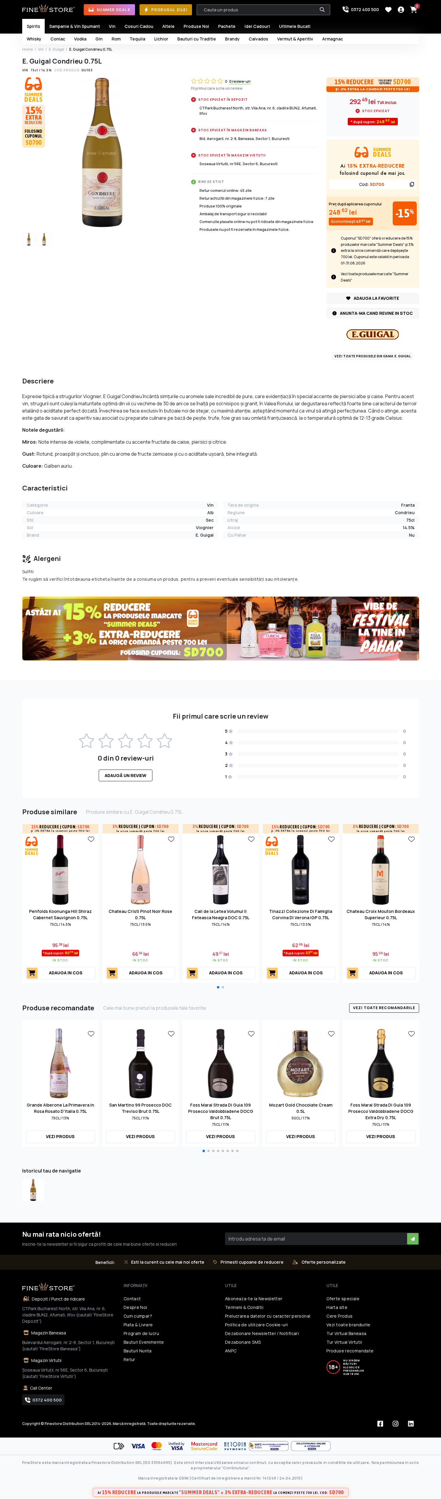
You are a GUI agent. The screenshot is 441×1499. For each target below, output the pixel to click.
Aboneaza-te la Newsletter (254, 1298)
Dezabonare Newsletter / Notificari (262, 1333)
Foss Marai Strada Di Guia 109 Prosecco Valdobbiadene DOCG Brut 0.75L (220, 1111)
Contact (132, 1298)
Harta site (336, 1307)
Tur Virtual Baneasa (346, 1333)
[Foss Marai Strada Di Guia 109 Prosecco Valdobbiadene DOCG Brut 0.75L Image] (220, 1062)
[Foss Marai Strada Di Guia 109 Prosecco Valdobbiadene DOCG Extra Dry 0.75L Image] (381, 1062)
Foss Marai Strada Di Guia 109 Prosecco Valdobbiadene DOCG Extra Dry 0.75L (380, 1111)
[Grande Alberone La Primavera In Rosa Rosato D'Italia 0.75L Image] (60, 1062)
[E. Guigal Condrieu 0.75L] (33, 1190)
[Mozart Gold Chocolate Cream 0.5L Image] (301, 1062)
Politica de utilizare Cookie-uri (256, 1325)
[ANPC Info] (270, 1446)
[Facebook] (380, 1423)
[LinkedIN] (411, 1423)
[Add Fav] (91, 838)
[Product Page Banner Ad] (220, 628)
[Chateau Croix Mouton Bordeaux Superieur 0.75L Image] (381, 869)
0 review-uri (239, 81)
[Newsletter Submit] (412, 1238)
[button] (218, 987)
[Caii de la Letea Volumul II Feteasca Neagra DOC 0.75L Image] (220, 869)
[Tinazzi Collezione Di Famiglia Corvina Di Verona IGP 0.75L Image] (301, 869)
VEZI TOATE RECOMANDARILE (384, 1007)
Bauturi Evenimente (144, 1342)
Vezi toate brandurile (348, 1325)
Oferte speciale (342, 1298)
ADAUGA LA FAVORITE (376, 298)
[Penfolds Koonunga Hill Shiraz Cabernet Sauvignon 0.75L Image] (60, 869)
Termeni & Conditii (244, 1307)
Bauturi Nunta (138, 1351)
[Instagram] (395, 1423)
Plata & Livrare (138, 1325)
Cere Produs (339, 1316)
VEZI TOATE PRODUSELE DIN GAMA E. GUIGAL (372, 356)
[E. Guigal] (373, 334)
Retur (129, 1359)
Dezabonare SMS (243, 1342)
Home (27, 49)
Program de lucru (141, 1333)
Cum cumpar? (138, 1316)
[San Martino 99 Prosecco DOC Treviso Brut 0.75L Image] (140, 1062)
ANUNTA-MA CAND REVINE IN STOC (376, 313)
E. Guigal (56, 49)
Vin (41, 49)
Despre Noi (135, 1307)
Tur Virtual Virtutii (344, 1342)
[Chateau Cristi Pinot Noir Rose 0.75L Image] (140, 869)
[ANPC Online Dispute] (311, 1446)
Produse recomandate (350, 1351)
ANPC (231, 1351)
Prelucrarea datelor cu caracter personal (267, 1316)
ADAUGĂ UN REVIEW (125, 775)
